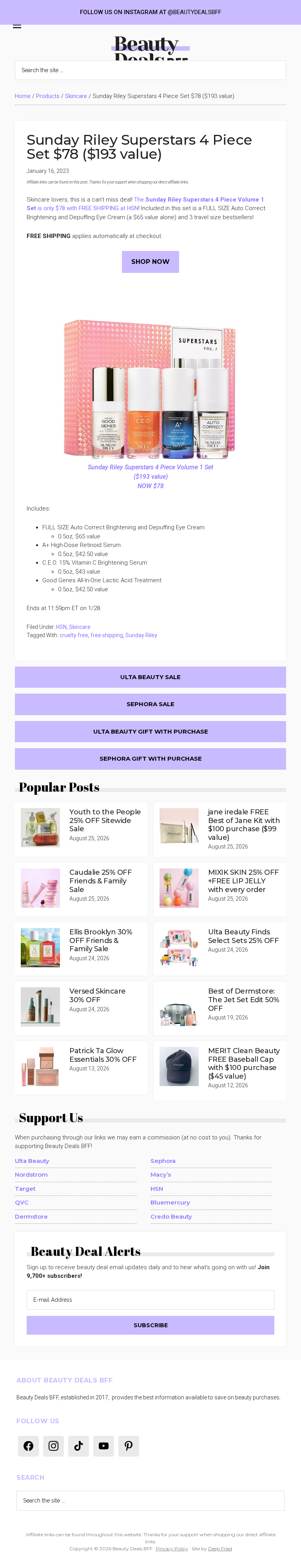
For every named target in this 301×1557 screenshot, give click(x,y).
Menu (15, 27)
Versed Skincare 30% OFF (97, 995)
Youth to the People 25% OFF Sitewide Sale (105, 820)
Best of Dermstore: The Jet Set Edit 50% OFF (243, 999)
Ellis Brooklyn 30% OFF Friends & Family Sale (100, 940)
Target (25, 1188)
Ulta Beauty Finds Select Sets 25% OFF (243, 936)
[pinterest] (128, 1446)
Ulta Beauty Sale (150, 677)
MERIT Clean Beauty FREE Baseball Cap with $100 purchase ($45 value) (244, 1063)
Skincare (76, 96)
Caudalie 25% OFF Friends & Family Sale (100, 881)
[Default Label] (28, 1446)
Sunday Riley (141, 635)
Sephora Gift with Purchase (151, 758)
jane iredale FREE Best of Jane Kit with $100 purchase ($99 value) (244, 825)
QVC (22, 1202)
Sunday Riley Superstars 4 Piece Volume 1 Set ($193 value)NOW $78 (150, 476)
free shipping (107, 635)
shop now (150, 261)
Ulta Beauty (32, 1161)
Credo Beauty (171, 1216)
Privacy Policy (172, 1549)
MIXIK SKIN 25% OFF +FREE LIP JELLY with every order (243, 881)
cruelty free (74, 635)
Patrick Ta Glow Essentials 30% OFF (102, 1055)
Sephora (163, 1161)
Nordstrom (31, 1174)
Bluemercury (170, 1202)
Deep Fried (220, 1549)
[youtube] (103, 1446)
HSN (61, 627)
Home (23, 96)
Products (48, 96)
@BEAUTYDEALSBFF (194, 12)
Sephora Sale (150, 704)
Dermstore (31, 1216)
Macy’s (160, 1174)
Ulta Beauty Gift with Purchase (150, 731)
